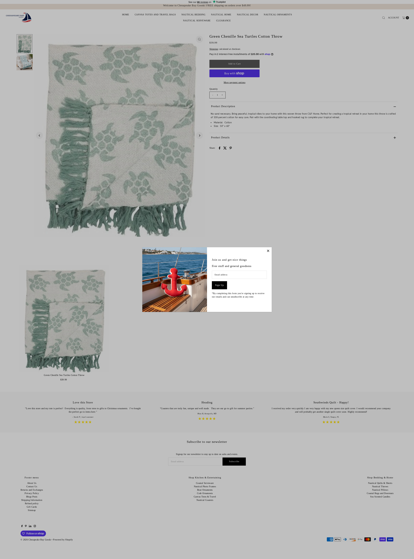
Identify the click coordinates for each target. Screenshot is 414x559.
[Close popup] (268, 251)
